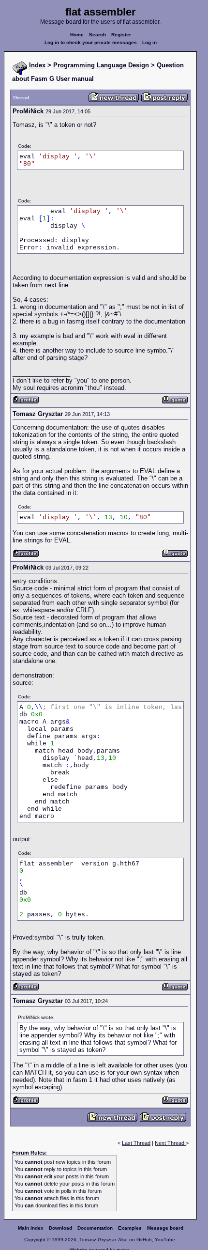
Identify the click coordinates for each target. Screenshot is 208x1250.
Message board (165, 1228)
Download (60, 1228)
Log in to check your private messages (91, 42)
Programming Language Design (101, 65)
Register (121, 34)
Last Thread (136, 1143)
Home (77, 34)
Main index (31, 1228)
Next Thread (170, 1143)
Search (97, 34)
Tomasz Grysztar (97, 1239)
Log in (149, 42)
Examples (130, 1228)
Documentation (95, 1228)
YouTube (165, 1239)
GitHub (144, 1239)
